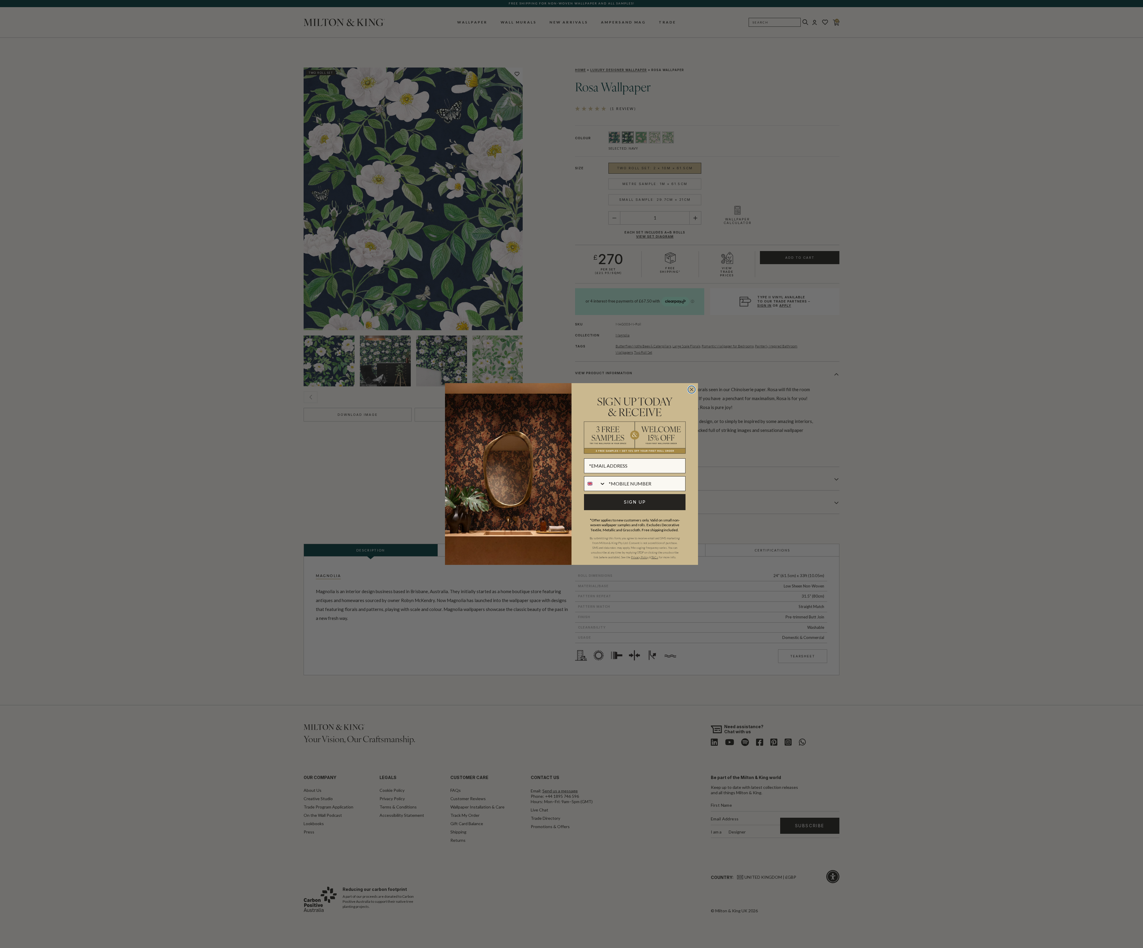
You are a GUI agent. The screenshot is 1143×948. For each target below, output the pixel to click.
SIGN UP (635, 502)
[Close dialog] (691, 389)
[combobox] (595, 484)
